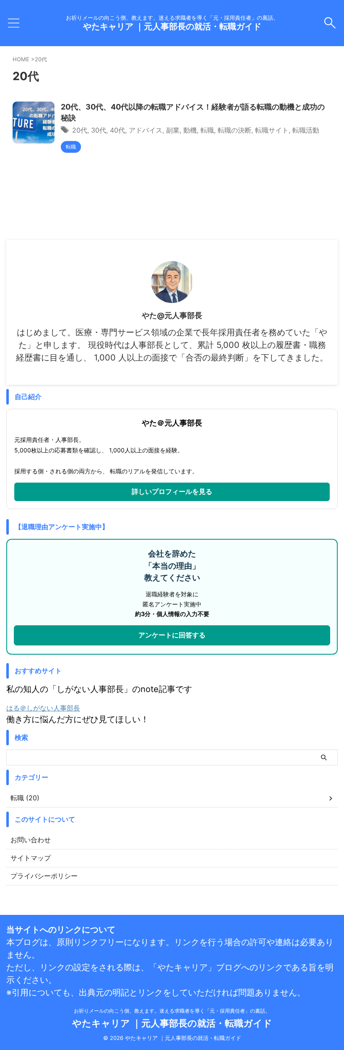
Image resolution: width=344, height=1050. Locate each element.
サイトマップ (30, 858)
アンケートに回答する (172, 635)
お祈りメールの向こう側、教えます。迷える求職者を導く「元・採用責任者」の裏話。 (172, 1011)
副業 (173, 130)
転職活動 (305, 130)
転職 (207, 130)
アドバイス (145, 130)
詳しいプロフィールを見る (172, 491)
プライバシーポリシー (44, 876)
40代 (117, 130)
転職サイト (272, 130)
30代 (98, 130)
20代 (79, 130)
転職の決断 (234, 130)
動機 (190, 130)
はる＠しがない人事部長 (43, 708)
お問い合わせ (30, 840)
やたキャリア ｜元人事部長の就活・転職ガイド (172, 26)
